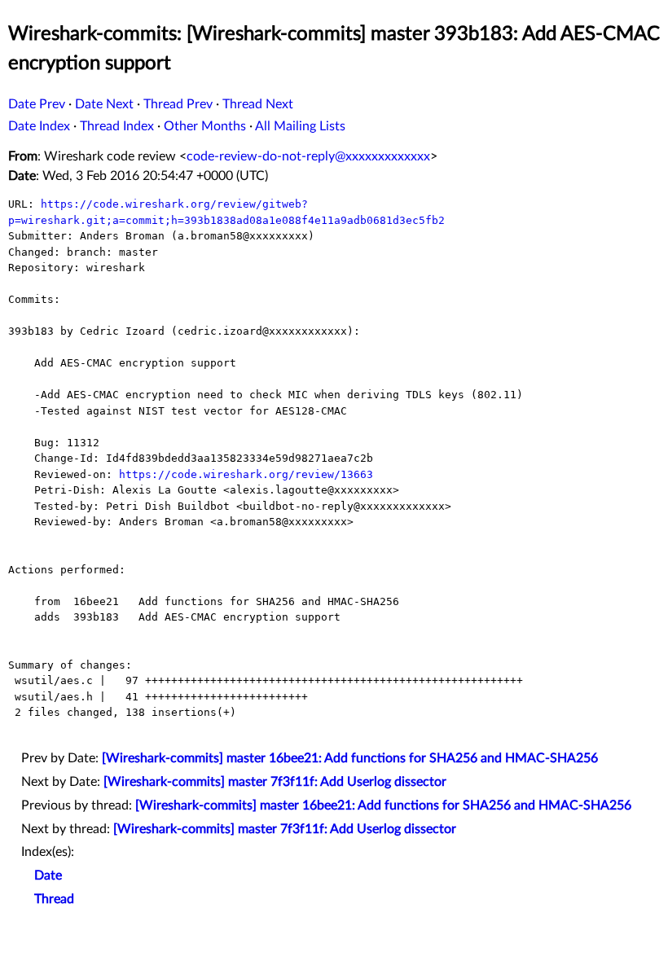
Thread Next (257, 104)
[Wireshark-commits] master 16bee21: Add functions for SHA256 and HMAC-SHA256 (350, 758)
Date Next (104, 104)
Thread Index (117, 126)
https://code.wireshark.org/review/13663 (246, 474)
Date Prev (36, 104)
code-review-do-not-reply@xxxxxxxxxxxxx (308, 156)
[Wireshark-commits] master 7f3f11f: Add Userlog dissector (274, 781)
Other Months (205, 126)
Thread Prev (178, 104)
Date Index (39, 126)
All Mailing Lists (300, 126)
